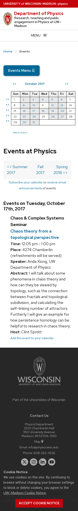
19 (53, 111)
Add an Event (20, 132)
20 (62, 111)
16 (24, 111)
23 (24, 116)
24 (34, 116)
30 (24, 122)
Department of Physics (38, 13)
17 (34, 111)
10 (34, 105)
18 (43, 111)
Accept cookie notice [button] (39, 503)
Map (37, 441)
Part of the (39, 400)
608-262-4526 (44, 453)
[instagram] (33, 462)
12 (52, 105)
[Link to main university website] (39, 386)
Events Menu (21, 70)
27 (62, 116)
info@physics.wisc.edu (43, 447)
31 (34, 122)
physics (63, 4)
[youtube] (51, 462)
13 (62, 105)
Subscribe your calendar (26, 182)
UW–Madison (29, 4)
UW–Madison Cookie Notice (24, 493)
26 (53, 116)
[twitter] (24, 462)
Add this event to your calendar (32, 338)
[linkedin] (42, 462)
